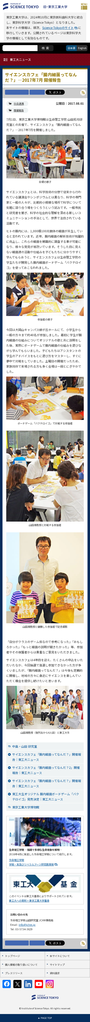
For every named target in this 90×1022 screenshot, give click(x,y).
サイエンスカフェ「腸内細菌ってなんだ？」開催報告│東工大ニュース (46, 757)
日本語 (71, 48)
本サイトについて (60, 956)
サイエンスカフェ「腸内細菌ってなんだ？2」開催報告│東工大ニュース (46, 770)
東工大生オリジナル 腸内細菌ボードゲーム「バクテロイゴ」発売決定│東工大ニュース (45, 796)
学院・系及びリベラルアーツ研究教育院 (31, 864)
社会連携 (19, 103)
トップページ (12, 956)
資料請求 (55, 973)
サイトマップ (57, 964)
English (82, 48)
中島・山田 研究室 (24, 746)
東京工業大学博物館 (25, 807)
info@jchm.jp (27, 925)
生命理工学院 (16, 860)
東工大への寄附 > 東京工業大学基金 (29, 900)
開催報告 (19, 110)
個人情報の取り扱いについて (21, 964)
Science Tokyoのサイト (58, 27)
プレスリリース (13, 973)
